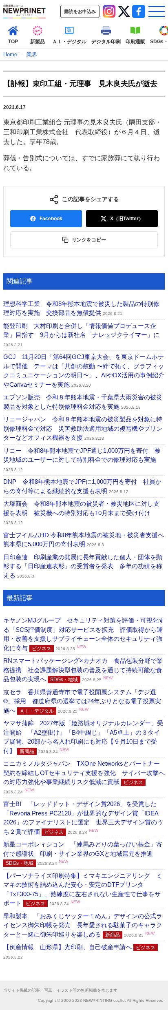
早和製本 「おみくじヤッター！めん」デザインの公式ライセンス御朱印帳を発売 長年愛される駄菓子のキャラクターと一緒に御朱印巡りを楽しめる (82, 925)
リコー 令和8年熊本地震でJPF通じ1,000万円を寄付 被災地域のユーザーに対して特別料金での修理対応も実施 (82, 459)
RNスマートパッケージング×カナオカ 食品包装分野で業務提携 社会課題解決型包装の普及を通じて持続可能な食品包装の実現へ (83, 669)
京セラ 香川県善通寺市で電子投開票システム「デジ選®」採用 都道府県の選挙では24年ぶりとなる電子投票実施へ (82, 701)
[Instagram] (109, 11)
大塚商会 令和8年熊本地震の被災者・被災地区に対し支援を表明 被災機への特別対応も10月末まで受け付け (81, 512)
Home (10, 54)
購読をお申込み (80, 11)
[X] (123, 11)
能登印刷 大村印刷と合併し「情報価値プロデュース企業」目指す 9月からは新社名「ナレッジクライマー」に (81, 334)
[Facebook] (138, 11)
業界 (32, 54)
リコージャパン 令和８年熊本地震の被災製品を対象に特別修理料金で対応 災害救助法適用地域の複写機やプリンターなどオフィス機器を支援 (82, 428)
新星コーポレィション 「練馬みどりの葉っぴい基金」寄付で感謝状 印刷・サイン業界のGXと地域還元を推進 (82, 853)
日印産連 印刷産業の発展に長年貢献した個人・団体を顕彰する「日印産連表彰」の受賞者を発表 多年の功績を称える (82, 566)
